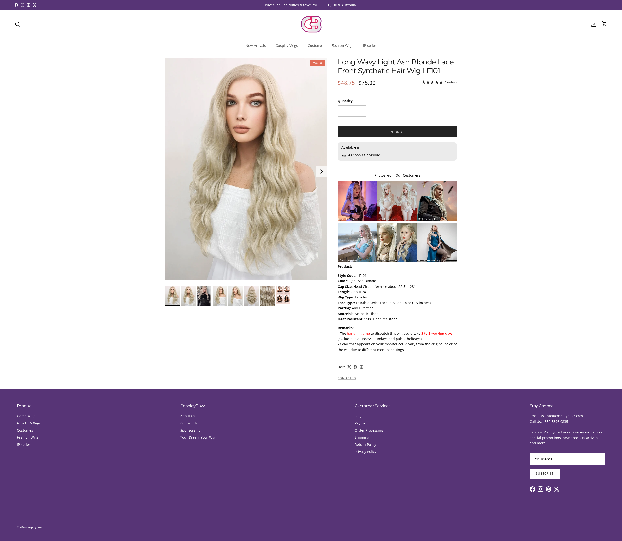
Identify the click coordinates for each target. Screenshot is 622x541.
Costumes (25, 430)
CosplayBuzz (34, 527)
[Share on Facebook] (355, 367)
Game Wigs (26, 416)
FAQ (358, 416)
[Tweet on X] (349, 367)
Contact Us (347, 378)
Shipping (362, 437)
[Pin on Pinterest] (361, 367)
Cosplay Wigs (287, 45)
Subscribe (545, 473)
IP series (370, 45)
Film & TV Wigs (29, 423)
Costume (315, 45)
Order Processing (369, 430)
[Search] (17, 24)
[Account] (593, 24)
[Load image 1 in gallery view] (246, 169)
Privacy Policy (365, 451)
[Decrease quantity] (342, 111)
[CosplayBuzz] (311, 24)
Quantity (345, 101)
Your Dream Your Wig (197, 437)
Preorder (397, 131)
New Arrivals (255, 45)
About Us (187, 416)
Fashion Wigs (342, 45)
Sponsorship (190, 430)
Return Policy (365, 444)
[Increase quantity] (361, 111)
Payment (362, 423)
